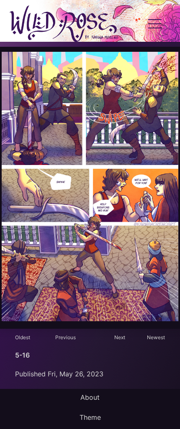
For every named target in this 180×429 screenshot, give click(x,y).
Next (119, 337)
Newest (156, 337)
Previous (65, 337)
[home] (63, 24)
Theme (90, 417)
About (90, 397)
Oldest (22, 337)
